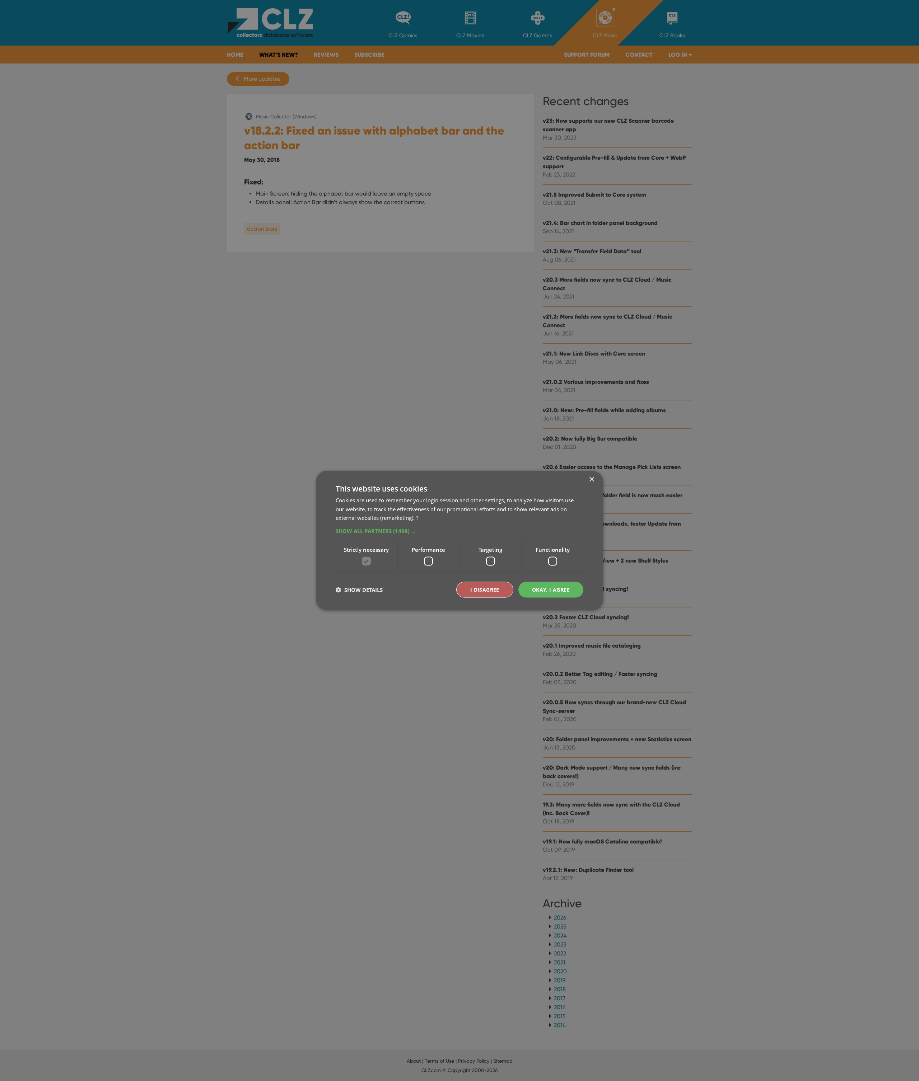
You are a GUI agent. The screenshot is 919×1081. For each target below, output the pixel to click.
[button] (459, 531)
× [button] (591, 479)
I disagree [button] (484, 589)
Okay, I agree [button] (551, 589)
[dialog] (459, 540)
